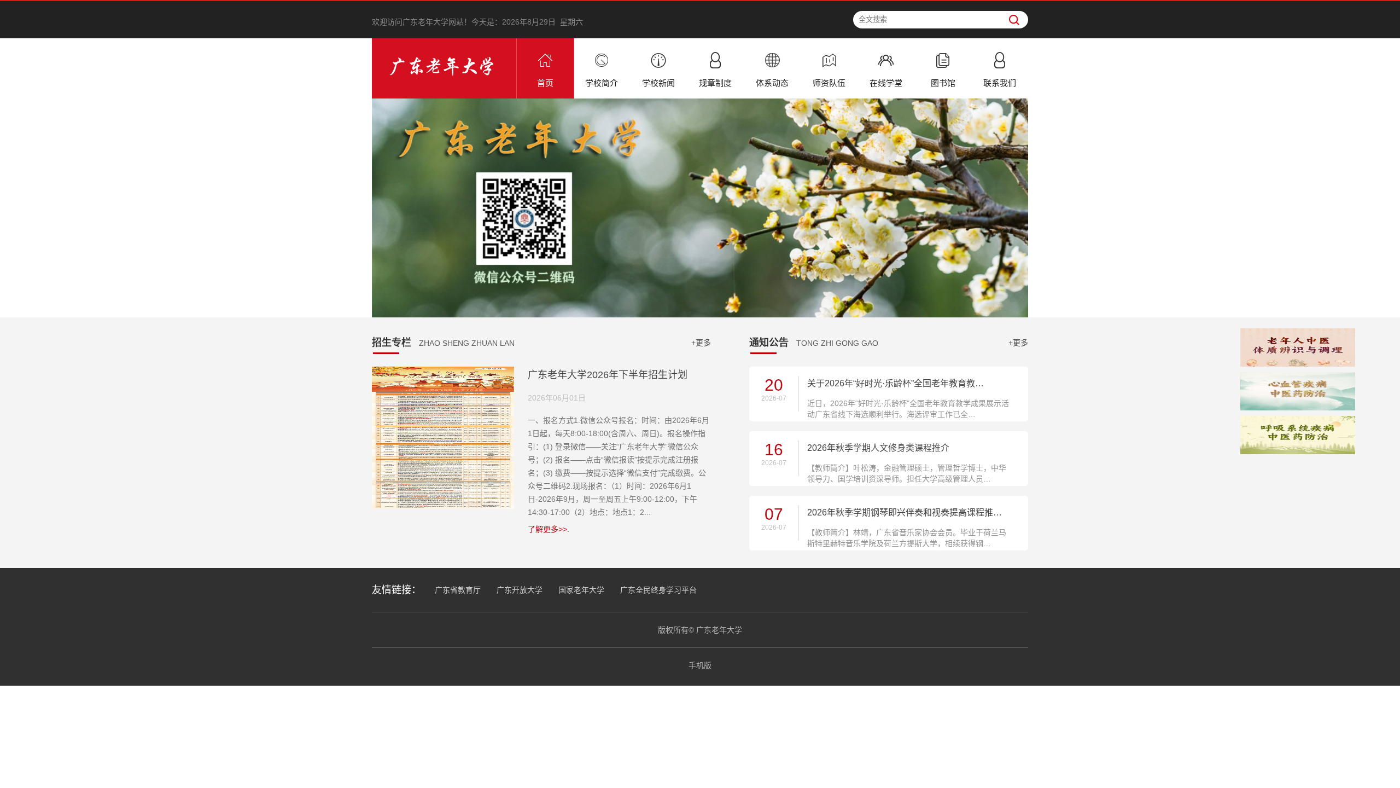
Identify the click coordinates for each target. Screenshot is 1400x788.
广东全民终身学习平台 (658, 590)
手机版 (700, 665)
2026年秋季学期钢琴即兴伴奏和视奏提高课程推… (904, 512)
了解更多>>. (548, 529)
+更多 (701, 342)
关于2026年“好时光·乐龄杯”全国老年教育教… (895, 383)
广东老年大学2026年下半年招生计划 (607, 374)
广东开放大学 (519, 590)
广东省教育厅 (458, 590)
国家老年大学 (581, 590)
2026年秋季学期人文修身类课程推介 (878, 448)
